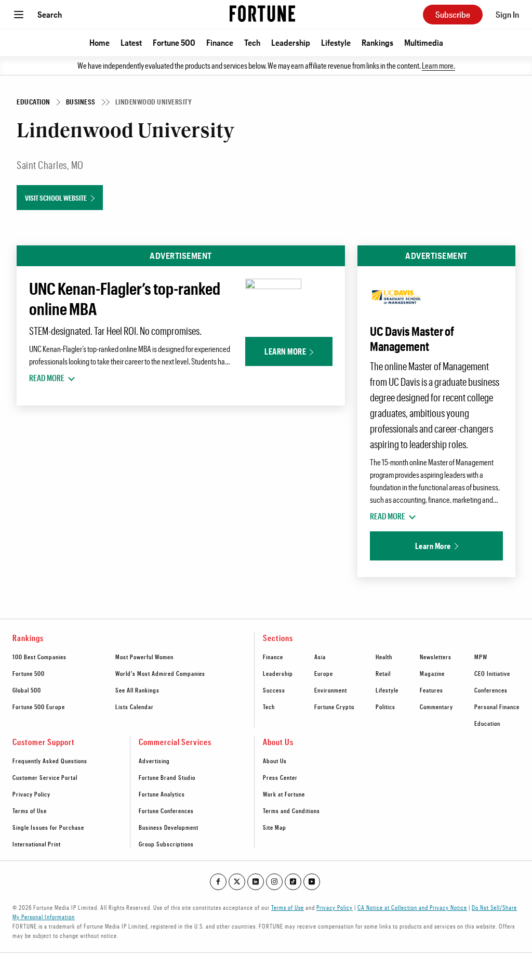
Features (431, 690)
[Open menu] (18, 14)
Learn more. (438, 65)
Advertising (154, 760)
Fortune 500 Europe (38, 706)
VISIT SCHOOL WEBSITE (56, 197)
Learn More (285, 351)
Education (487, 723)
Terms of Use (29, 810)
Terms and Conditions (291, 810)
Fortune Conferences (166, 810)
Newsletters (435, 656)
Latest (131, 42)
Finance (219, 42)
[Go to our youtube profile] (311, 881)
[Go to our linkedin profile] (255, 881)
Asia (320, 656)
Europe (323, 673)
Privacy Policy (31, 794)
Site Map (274, 827)
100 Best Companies (39, 656)
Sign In (507, 14)
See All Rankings (137, 690)
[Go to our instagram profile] (274, 881)
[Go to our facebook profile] (218, 881)
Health (384, 656)
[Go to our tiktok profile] (293, 881)
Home (99, 42)
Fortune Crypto (334, 706)
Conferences (491, 690)
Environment (330, 690)
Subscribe (452, 14)
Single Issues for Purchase (48, 827)
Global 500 (26, 690)
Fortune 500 (174, 42)
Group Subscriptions (166, 843)
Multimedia (423, 42)
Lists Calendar (134, 706)
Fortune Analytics (162, 794)
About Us (275, 760)
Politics (385, 706)
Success (274, 690)
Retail (383, 673)
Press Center (280, 777)
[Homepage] (262, 14)
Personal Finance (497, 706)
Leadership (290, 42)
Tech (252, 42)
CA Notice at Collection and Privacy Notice (412, 907)
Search (49, 14)
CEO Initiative (492, 673)
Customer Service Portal (44, 777)
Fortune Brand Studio (167, 777)
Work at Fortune (284, 794)
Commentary (436, 706)
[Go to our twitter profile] (237, 881)
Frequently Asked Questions (49, 760)
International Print (36, 843)
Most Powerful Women (144, 656)
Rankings (377, 42)
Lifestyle (336, 42)
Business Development (168, 827)
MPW (480, 656)
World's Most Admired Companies (160, 673)
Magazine (432, 673)
